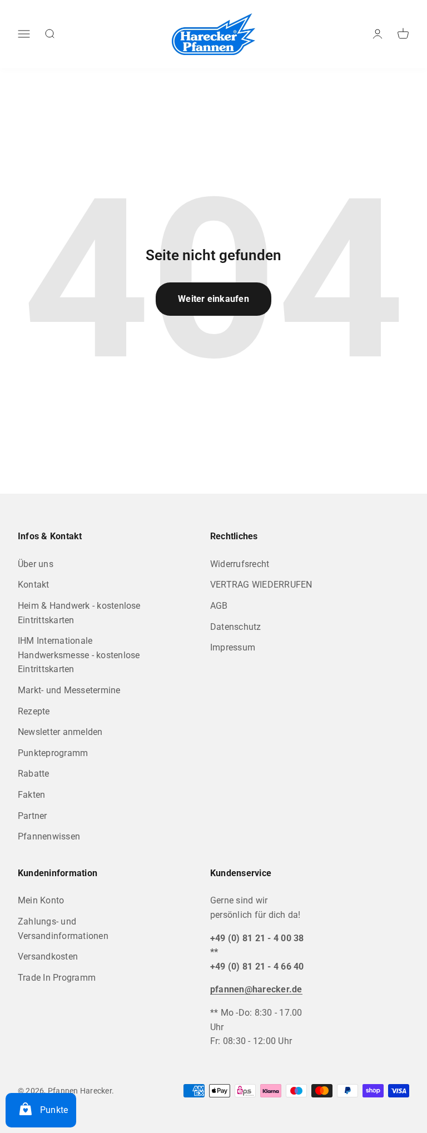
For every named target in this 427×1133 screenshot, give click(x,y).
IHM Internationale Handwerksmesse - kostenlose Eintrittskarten (79, 654)
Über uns (35, 564)
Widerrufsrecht (239, 564)
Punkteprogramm (53, 753)
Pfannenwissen (49, 836)
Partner (32, 816)
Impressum (232, 647)
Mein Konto (41, 900)
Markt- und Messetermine (69, 690)
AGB (219, 605)
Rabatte (33, 773)
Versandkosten (48, 956)
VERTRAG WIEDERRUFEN (261, 584)
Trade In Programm (57, 977)
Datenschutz (235, 627)
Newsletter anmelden (60, 732)
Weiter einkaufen (213, 299)
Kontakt (33, 584)
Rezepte (34, 711)
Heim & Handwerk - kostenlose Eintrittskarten (79, 612)
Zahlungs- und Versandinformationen (63, 928)
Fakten (31, 794)
